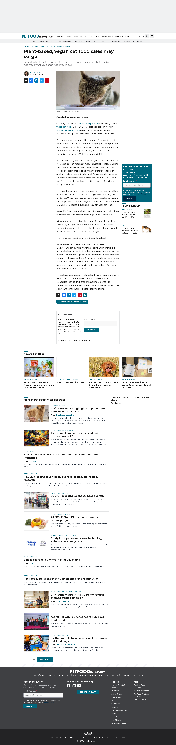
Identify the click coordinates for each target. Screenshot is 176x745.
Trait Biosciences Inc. (65, 415)
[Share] (31, 80)
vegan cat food (63, 127)
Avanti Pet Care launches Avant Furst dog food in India (77, 618)
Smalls (32, 563)
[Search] (147, 36)
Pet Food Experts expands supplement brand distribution (61, 578)
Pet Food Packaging (59, 493)
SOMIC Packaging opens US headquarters (78, 495)
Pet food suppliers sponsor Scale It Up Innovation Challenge (103, 385)
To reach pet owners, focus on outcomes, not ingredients (130, 230)
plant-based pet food (88, 123)
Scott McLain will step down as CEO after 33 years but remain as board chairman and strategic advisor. (65, 465)
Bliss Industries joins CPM (70, 382)
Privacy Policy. (140, 194)
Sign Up (130, 198)
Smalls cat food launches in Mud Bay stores (52, 559)
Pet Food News (30, 379)
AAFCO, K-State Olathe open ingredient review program (76, 519)
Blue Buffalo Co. (63, 601)
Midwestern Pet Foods (66, 645)
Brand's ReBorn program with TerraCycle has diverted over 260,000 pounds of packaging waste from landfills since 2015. (77, 649)
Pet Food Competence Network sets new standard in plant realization (39, 385)
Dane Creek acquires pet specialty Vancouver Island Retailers (136, 385)
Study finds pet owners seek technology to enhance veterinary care (78, 540)
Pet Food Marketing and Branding (66, 592)
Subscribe (54, 737)
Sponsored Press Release (62, 405)
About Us (74, 737)
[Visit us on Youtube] (79, 685)
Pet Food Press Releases (58, 46)
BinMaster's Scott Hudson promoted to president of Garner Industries (62, 456)
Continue (91, 330)
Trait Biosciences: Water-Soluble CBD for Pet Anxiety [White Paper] (130, 214)
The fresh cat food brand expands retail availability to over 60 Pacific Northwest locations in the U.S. (65, 567)
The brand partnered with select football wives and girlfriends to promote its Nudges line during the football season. (79, 605)
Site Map (122, 737)
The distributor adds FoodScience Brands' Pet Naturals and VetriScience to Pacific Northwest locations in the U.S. (65, 583)
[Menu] (152, 36)
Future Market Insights (68, 130)
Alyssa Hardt (35, 72)
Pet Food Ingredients (60, 514)
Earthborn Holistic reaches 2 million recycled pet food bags (80, 640)
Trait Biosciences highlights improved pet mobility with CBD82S (78, 410)
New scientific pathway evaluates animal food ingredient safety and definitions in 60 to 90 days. (79, 525)
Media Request (97, 737)
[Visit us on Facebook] (68, 685)
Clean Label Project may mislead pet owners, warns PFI (74, 435)
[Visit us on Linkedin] (74, 685)
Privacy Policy (111, 737)
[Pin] (47, 80)
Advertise (64, 737)
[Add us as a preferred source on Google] (85, 295)
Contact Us (84, 737)
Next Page (45, 659)
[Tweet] (42, 80)
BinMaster (33, 461)
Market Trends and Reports (63, 535)
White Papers (127, 209)
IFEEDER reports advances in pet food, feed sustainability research (61, 478)
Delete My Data (88, 692)
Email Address (91, 319)
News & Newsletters (34, 46)
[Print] (26, 80)
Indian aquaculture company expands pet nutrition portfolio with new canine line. (80, 625)
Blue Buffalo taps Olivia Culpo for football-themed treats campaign (78, 596)
